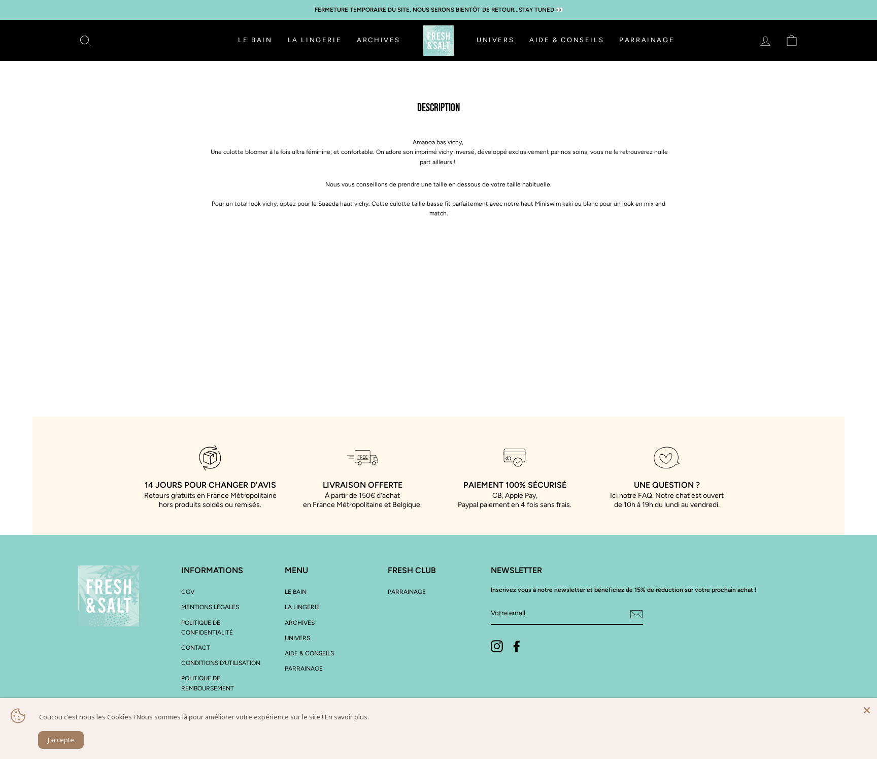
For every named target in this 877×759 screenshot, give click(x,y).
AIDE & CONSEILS (566, 40)
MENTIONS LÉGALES (210, 607)
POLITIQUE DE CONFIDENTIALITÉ (207, 627)
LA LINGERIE (315, 40)
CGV (187, 591)
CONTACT (195, 647)
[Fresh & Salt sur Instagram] (497, 646)
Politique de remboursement (207, 683)
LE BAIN (255, 40)
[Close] (867, 708)
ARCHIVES (378, 40)
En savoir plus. (347, 716)
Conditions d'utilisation (220, 663)
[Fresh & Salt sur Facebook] (517, 646)
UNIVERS (495, 40)
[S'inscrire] (636, 613)
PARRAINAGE (646, 40)
